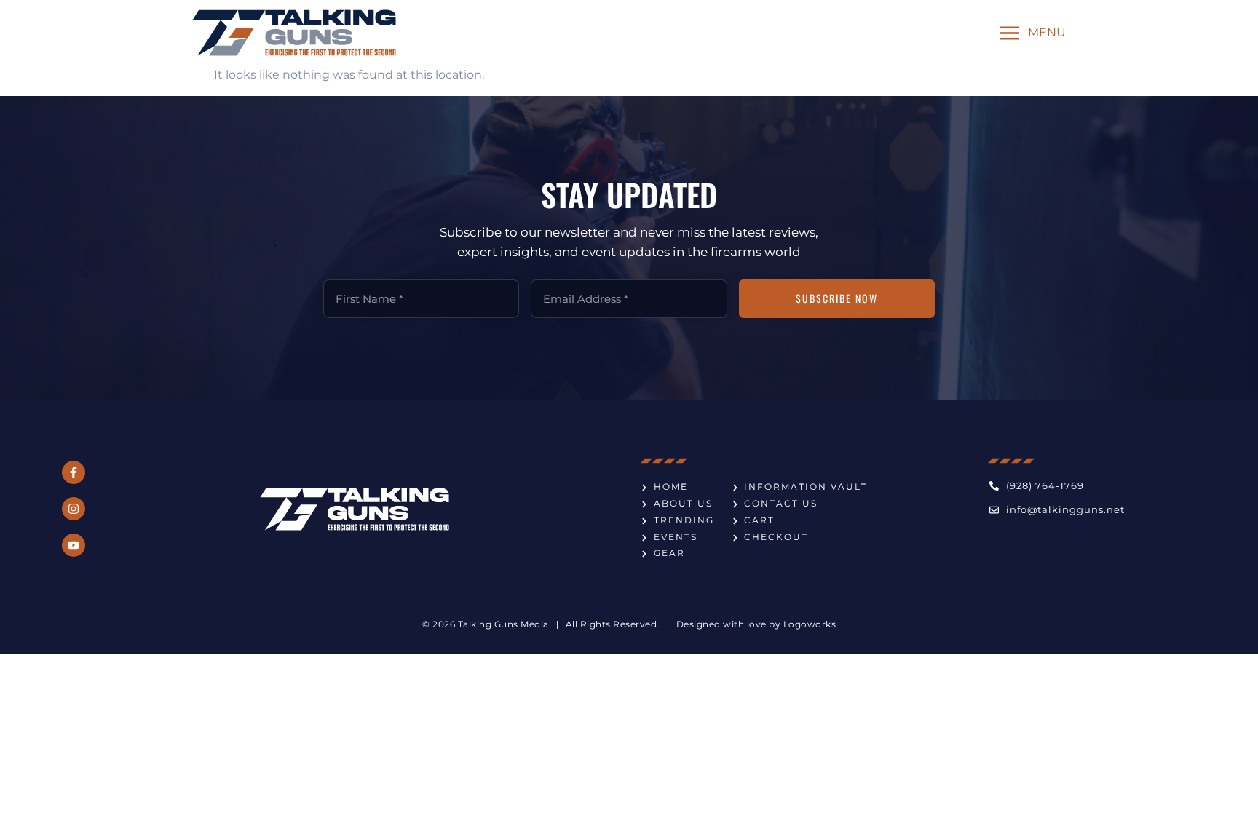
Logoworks (809, 624)
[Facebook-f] (73, 472)
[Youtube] (73, 545)
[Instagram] (73, 508)
